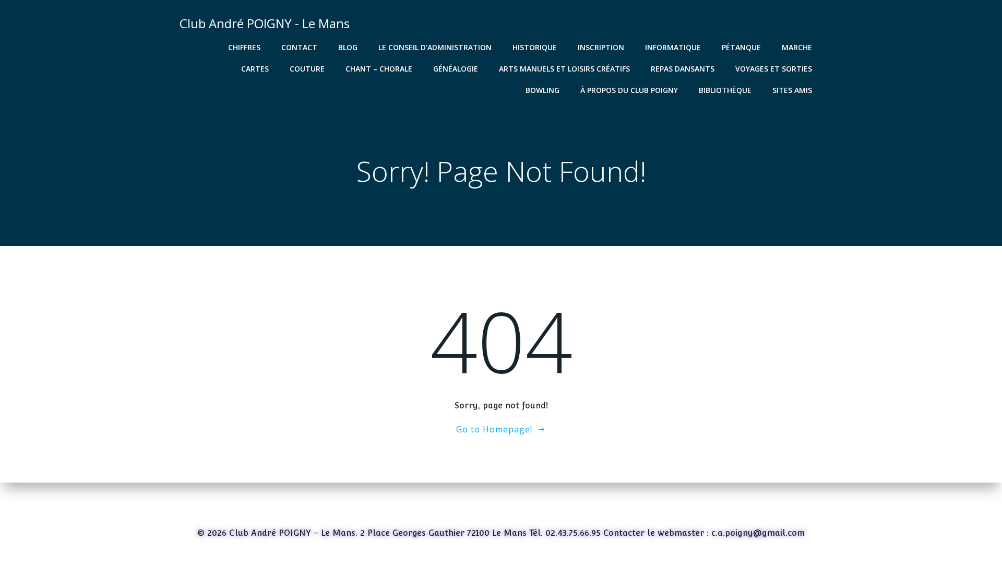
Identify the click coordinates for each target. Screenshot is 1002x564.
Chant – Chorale (378, 69)
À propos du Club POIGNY (629, 90)
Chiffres (244, 47)
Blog (347, 47)
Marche (797, 47)
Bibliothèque (725, 90)
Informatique (673, 47)
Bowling (542, 90)
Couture (307, 69)
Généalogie (455, 69)
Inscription (601, 47)
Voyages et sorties (773, 69)
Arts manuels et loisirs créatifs (564, 69)
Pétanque (741, 47)
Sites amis (792, 90)
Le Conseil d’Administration (435, 47)
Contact (299, 47)
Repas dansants (682, 69)
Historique (534, 47)
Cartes (255, 69)
